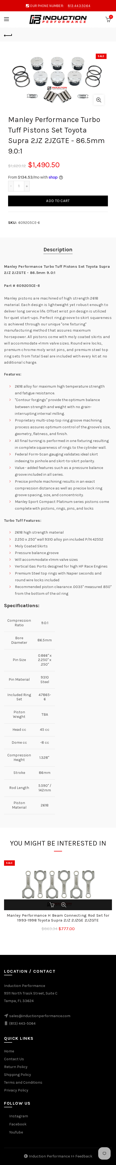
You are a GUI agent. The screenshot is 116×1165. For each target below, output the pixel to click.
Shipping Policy (17, 1074)
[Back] (8, 34)
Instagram (18, 1116)
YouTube (16, 1132)
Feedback (83, 1156)
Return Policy (16, 1067)
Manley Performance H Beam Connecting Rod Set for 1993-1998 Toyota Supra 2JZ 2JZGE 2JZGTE (58, 918)
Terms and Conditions (23, 1082)
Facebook (17, 1124)
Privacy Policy (16, 1090)
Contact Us (14, 1059)
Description (58, 249)
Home (9, 1051)
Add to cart (58, 201)
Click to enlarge (99, 100)
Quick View (63, 904)
